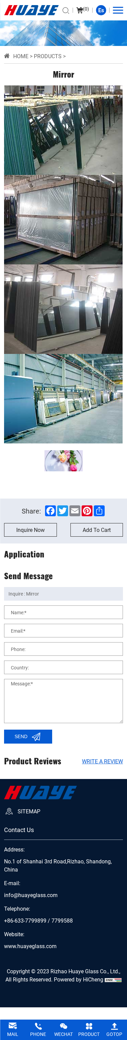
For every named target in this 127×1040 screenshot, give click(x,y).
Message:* (22, 683)
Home (20, 56)
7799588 (62, 920)
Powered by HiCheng (78, 979)
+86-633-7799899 (25, 920)
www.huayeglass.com (30, 946)
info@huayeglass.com (31, 895)
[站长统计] (113, 979)
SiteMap (29, 811)
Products (48, 56)
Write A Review (102, 761)
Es (101, 10)
